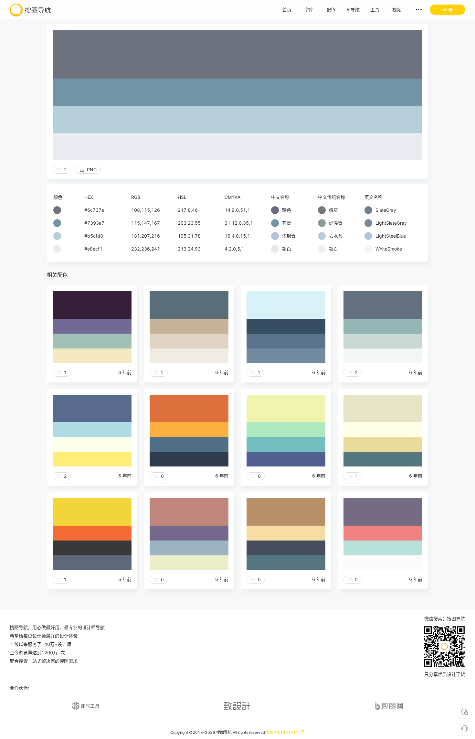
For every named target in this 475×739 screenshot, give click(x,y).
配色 (330, 9)
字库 (308, 9)
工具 (374, 9)
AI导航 (353, 9)
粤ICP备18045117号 (285, 732)
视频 (396, 9)
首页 (286, 9)
